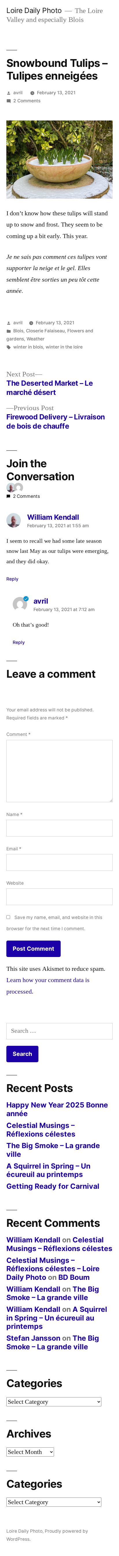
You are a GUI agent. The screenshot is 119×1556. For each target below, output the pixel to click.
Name (14, 814)
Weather (35, 339)
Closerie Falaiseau (45, 331)
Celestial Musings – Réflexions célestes (40, 1129)
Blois (18, 331)
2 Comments (26, 100)
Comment (18, 734)
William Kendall (33, 1239)
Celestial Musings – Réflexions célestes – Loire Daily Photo (53, 1269)
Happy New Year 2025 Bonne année (57, 1109)
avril (18, 92)
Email (13, 849)
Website (15, 883)
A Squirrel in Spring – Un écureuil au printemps (48, 1170)
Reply (12, 579)
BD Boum (74, 1277)
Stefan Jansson (33, 1338)
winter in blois (28, 347)
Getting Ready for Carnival (52, 1186)
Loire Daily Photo (34, 10)
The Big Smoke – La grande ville (53, 1149)
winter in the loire (64, 347)
